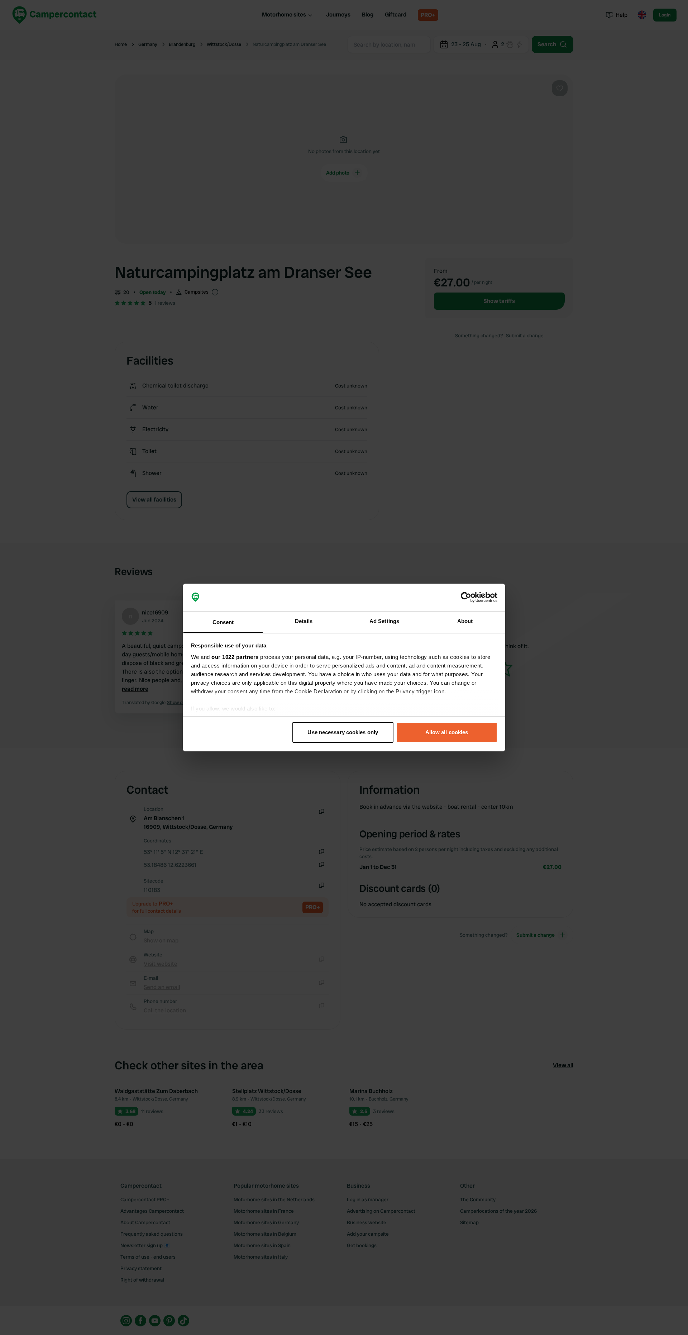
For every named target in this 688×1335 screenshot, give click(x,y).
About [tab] (465, 621)
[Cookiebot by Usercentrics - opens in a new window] (466, 597)
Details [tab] (303, 621)
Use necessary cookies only (342, 732)
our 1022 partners (235, 657)
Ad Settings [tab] (384, 621)
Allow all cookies (446, 732)
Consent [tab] (223, 622)
